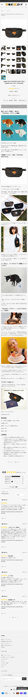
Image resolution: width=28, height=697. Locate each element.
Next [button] (24, 32)
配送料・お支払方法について (7, 645)
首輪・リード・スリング (6, 655)
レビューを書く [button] (14, 487)
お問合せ (3, 647)
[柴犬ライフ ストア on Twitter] (11, 689)
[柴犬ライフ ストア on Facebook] (14, 689)
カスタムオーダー (4, 659)
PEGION (14, 85)
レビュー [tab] (4, 491)
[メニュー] (2, 4)
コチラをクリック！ (5, 414)
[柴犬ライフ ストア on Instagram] (16, 689)
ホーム (2, 10)
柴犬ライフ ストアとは (5, 639)
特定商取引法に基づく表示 (6, 641)
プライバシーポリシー (5, 643)
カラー (14, 98)
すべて (8, 10)
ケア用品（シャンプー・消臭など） (8, 657)
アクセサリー (3, 664)
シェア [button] (4, 518)
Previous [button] (3, 32)
